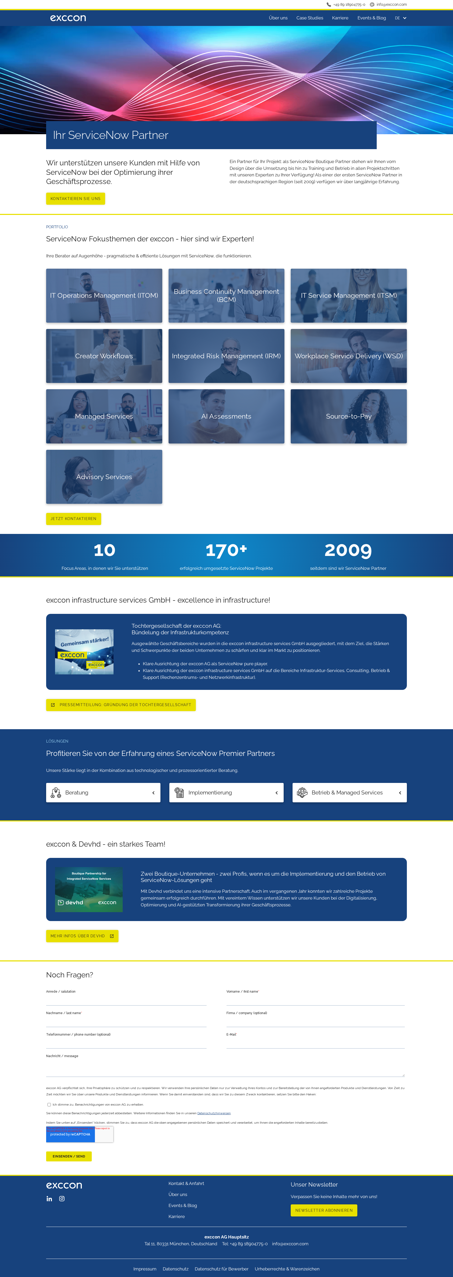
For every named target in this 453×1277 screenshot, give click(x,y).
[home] (68, 18)
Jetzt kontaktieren (74, 519)
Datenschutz (175, 1268)
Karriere (340, 17)
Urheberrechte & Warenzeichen (287, 1268)
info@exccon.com (392, 4)
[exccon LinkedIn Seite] (49, 1198)
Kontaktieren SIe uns (76, 199)
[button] (399, 18)
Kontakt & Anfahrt (186, 1183)
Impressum (145, 1268)
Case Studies (309, 17)
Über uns (278, 17)
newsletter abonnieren (324, 1210)
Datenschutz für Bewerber (222, 1268)
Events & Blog (372, 17)
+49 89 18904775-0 (349, 4)
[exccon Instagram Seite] (62, 1198)
